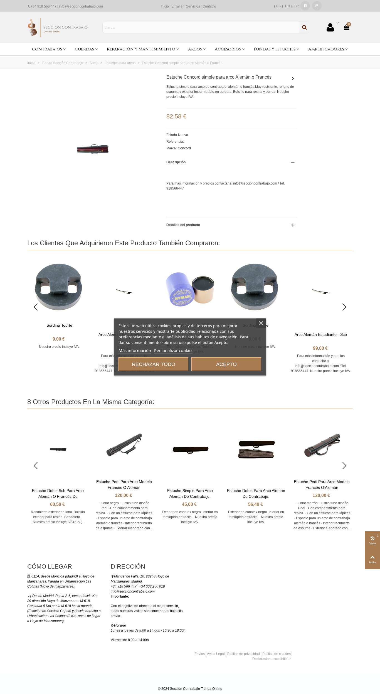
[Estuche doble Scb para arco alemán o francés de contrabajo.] (58, 449)
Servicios (193, 6)
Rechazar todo (153, 364)
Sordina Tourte (59, 325)
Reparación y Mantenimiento (141, 49)
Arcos (195, 49)
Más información (135, 350)
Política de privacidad (243, 654)
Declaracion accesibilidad (272, 659)
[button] (344, 307)
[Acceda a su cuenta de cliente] (332, 27)
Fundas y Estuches (274, 49)
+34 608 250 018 (152, 586)
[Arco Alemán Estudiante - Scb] (125, 292)
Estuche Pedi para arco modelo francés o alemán (124, 484)
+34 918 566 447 (43, 6)
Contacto (209, 6)
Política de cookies (276, 654)
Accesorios (228, 49)
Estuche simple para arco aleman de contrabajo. (190, 493)
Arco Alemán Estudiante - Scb (321, 334)
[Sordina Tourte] (59, 288)
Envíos (199, 654)
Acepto (226, 364)
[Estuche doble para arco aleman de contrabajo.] (256, 449)
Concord (184, 148)
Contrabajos (47, 49)
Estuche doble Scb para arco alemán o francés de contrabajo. (58, 496)
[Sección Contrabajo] (57, 27)
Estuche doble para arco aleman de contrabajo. (256, 493)
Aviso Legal (216, 654)
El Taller (177, 6)
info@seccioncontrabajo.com (81, 6)
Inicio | (166, 6)
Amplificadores (326, 49)
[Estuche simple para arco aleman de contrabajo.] (293, 78)
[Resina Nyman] (190, 288)
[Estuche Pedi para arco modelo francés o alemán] (124, 445)
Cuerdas (84, 49)
